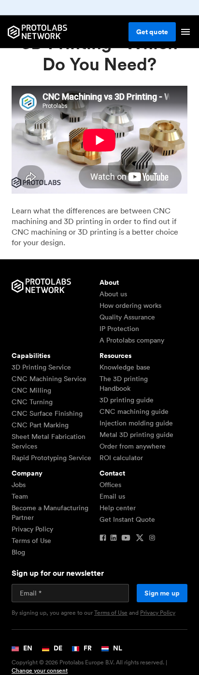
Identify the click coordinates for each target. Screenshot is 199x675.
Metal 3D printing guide (136, 434)
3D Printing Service (41, 367)
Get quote (152, 32)
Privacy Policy (32, 529)
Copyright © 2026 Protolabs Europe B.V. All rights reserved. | (89, 667)
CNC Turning (32, 401)
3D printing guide (127, 400)
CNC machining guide (134, 411)
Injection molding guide (136, 423)
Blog (18, 552)
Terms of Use (31, 540)
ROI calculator (121, 457)
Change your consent (40, 670)
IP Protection (119, 328)
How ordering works (130, 305)
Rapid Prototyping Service (51, 457)
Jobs (19, 484)
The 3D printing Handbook (124, 383)
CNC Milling (31, 390)
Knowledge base (125, 367)
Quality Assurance (127, 317)
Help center (118, 507)
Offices (110, 484)
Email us (112, 496)
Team (20, 496)
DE (57, 648)
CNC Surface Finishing (47, 413)
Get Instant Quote (127, 519)
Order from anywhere (133, 446)
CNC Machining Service (49, 378)
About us (113, 294)
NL (117, 648)
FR (87, 648)
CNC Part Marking (40, 425)
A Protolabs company (132, 340)
